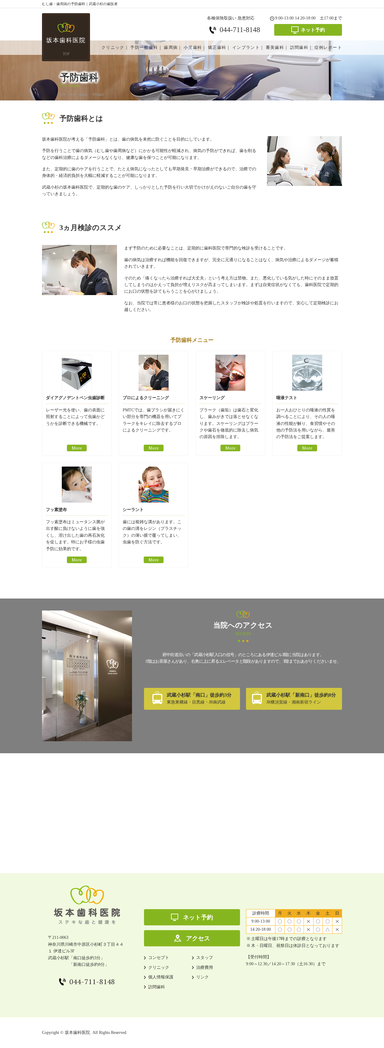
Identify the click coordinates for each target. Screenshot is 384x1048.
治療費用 (204, 967)
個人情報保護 (160, 977)
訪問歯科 (156, 987)
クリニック (158, 967)
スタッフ (204, 957)
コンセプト (158, 957)
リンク (202, 977)
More (77, 448)
